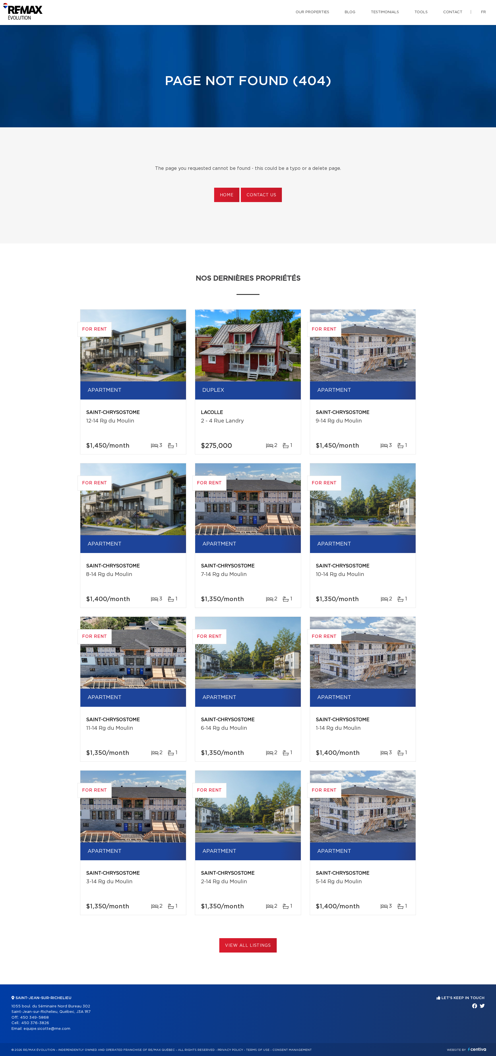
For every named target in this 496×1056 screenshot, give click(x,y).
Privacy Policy (230, 1050)
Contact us (261, 195)
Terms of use (258, 1050)
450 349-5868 (34, 1017)
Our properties (312, 12)
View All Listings (248, 946)
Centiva (477, 1049)
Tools (421, 12)
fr (483, 12)
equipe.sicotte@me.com (47, 1029)
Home (227, 195)
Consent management (292, 1050)
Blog (350, 12)
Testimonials (385, 12)
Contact (452, 12)
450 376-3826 (35, 1023)
